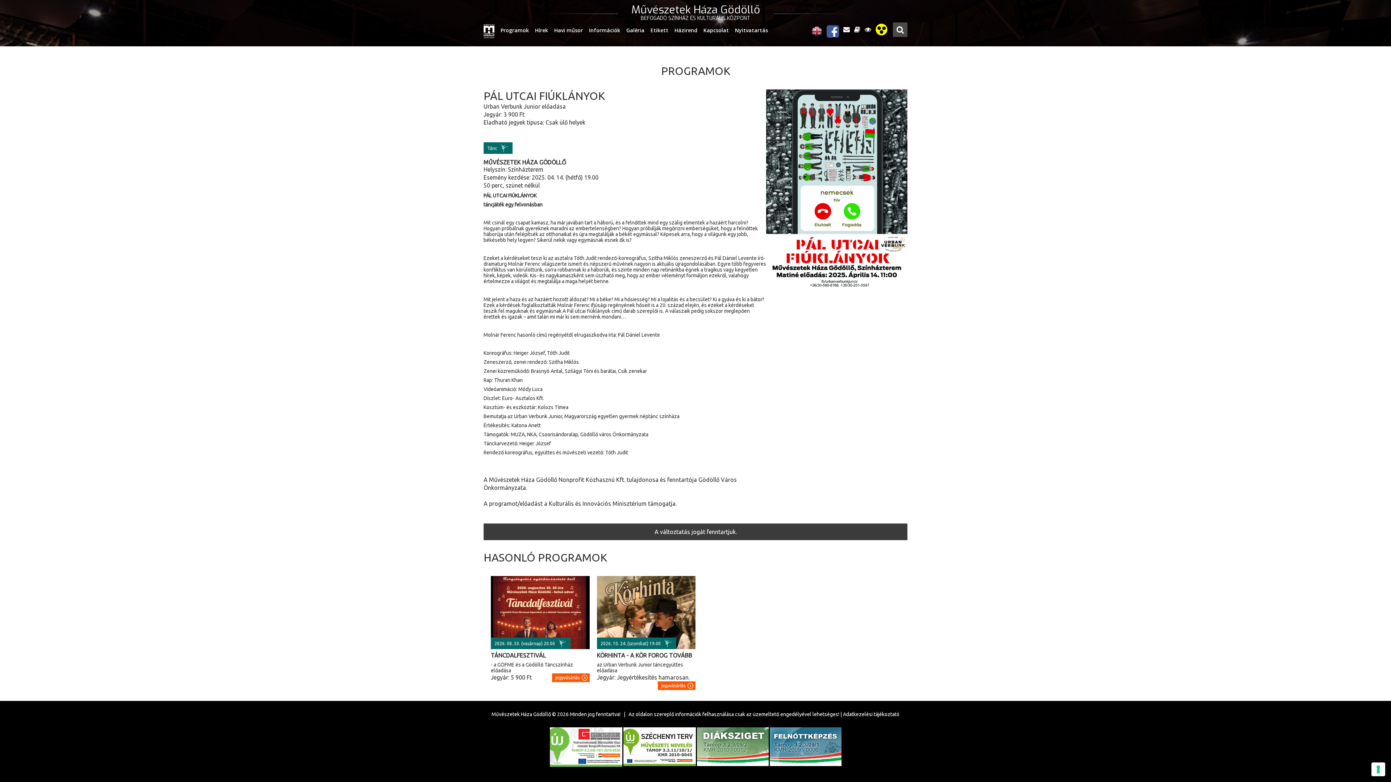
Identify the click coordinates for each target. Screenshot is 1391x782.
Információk (604, 30)
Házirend (685, 30)
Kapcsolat (716, 30)
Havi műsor (568, 30)
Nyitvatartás (751, 30)
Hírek (541, 30)
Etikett (659, 30)
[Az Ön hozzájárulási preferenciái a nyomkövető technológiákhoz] (1378, 769)
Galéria (635, 30)
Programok (515, 30)
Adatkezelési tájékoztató (871, 714)
